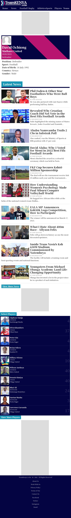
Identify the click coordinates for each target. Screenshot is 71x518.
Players (58, 8)
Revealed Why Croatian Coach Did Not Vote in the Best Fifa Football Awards (47, 113)
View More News (10, 286)
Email (36, 507)
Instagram (35, 504)
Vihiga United (15, 362)
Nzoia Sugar (14, 342)
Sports (49, 8)
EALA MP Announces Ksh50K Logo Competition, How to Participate (48, 210)
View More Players (10, 417)
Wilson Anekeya (17, 367)
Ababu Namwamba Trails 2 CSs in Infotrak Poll (48, 131)
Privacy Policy (35, 487)
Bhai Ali (13, 387)
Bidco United (14, 372)
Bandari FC (14, 352)
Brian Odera (15, 347)
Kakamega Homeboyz (17, 392)
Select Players (8, 314)
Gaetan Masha (16, 397)
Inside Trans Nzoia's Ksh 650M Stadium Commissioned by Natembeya (46, 248)
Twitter (35, 501)
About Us (35, 481)
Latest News (12, 84)
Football (24, 8)
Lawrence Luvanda (18, 407)
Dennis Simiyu (16, 377)
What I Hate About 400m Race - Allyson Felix (47, 228)
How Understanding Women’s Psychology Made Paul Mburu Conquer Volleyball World (48, 189)
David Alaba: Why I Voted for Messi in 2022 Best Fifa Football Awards (47, 150)
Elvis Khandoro (17, 328)
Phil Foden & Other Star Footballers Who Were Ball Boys (48, 93)
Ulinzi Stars (14, 332)
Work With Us (35, 484)
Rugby (31, 8)
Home (5, 8)
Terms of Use (35, 491)
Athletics (41, 8)
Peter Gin (14, 337)
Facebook (35, 497)
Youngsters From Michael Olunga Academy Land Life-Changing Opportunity (49, 269)
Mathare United (12, 51)
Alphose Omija (16, 318)
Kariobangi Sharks (16, 322)
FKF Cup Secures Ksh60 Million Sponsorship (46, 168)
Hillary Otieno (16, 357)
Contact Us (35, 494)
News (13, 8)
